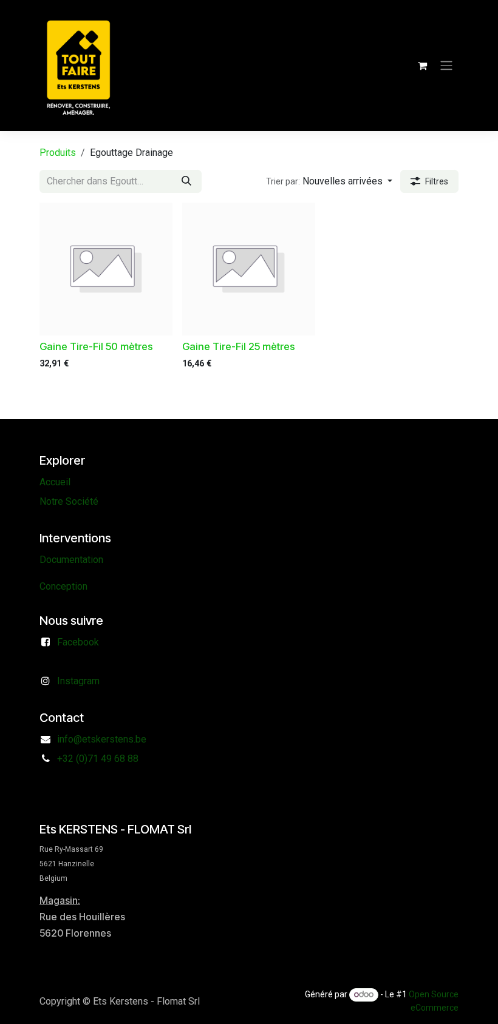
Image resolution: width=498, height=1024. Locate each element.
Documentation (71, 559)
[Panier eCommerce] (422, 65)
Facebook (78, 642)
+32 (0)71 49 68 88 (97, 758)
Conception (63, 586)
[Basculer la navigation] (446, 65)
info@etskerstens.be (101, 739)
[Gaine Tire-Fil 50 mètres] (105, 269)
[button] (329, 181)
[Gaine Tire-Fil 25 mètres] (248, 269)
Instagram (78, 681)
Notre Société (68, 501)
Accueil (54, 482)
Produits (57, 152)
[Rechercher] (186, 181)
